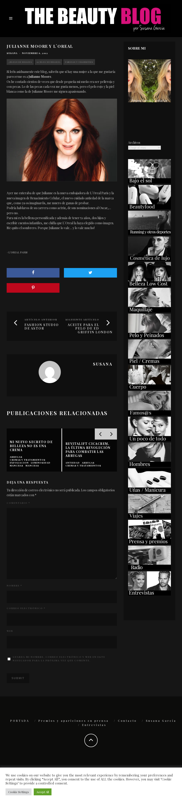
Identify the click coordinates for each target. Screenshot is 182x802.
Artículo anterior (40, 319)
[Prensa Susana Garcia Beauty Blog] (149, 543)
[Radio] (149, 568)
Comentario (18, 502)
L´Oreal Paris (18, 252)
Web (10, 630)
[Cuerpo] (149, 388)
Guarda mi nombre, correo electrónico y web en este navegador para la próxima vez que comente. (59, 658)
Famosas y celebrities (79, 62)
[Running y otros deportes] (149, 234)
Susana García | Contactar (149, 100)
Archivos (134, 142)
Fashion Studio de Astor (41, 327)
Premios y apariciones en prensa (73, 720)
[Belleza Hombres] (149, 466)
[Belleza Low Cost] (149, 285)
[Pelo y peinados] (149, 337)
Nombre (14, 585)
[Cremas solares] (149, 182)
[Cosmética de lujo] (149, 259)
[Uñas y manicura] (149, 491)
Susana (12, 53)
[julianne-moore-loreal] (62, 140)
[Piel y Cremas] (149, 362)
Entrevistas (94, 725)
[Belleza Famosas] (149, 414)
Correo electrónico (26, 608)
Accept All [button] (42, 792)
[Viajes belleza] (149, 517)
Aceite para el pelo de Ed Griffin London (90, 328)
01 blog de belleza (48, 62)
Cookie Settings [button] (18, 792)
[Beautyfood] (149, 208)
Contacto (127, 720)
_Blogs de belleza (20, 62)
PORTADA (19, 720)
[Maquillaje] (149, 311)
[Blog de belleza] (149, 440)
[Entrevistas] (149, 594)
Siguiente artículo (82, 319)
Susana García (161, 720)
